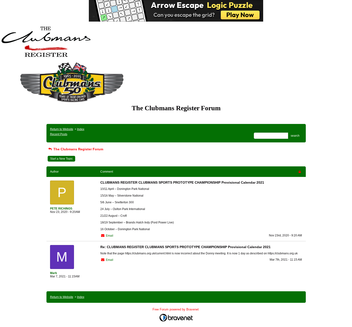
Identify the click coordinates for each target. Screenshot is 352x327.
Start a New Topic (61, 158)
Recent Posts (58, 134)
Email (109, 235)
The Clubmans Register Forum (77, 149)
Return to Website (61, 129)
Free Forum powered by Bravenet (176, 309)
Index (80, 129)
